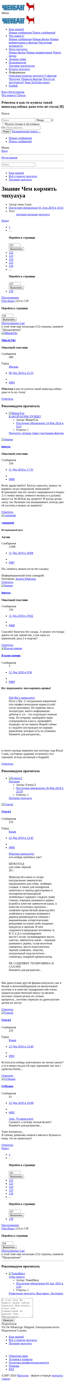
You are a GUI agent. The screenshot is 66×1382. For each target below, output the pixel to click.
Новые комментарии (39, 52)
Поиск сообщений (43, 32)
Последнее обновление (36, 207)
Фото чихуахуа (18, 49)
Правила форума (31, 79)
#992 (12, 1112)
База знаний (16, 29)
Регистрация (9, 157)
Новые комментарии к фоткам (33, 41)
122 (11, 252)
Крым (12, 831)
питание (21, 214)
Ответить (7, 398)
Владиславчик (11, 655)
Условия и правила (20, 1359)
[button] (5, 13)
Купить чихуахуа (19, 69)
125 (11, 262)
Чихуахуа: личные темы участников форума (36, 433)
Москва (13, 366)
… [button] (10, 230)
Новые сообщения (20, 32)
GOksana (7, 1086)
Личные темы (17, 59)
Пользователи (17, 62)
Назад (5, 220)
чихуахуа (57, 1375)
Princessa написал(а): (21, 853)
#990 (12, 847)
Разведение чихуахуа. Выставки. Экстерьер (36, 1293)
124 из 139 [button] (21, 300)
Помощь (14, 1365)
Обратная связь (18, 1355)
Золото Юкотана (25, 578)
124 (11, 259)
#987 (12, 562)
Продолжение (10, 297)
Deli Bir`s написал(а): (22, 697)
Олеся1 (6, 811)
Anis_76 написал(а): (21, 1118)
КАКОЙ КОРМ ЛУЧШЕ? (25, 416)
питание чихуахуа (38, 214)
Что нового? (16, 35)
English (13, 85)
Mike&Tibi (8, 340)
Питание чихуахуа (20, 798)
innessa (5, 446)
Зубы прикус (17, 1276)
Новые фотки (40, 39)
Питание (14, 781)
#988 (12, 625)
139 (11, 291)
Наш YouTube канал (37, 82)
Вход (4, 151)
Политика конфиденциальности (29, 1362)
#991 (12, 1056)
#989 (12, 681)
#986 (12, 479)
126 (11, 265)
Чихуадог (23, 1375)
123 (11, 255)
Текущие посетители (22, 65)
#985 (12, 382)
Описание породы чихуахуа (26, 75)
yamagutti (7, 522)
